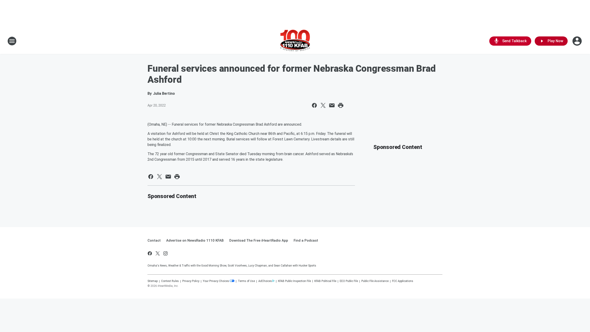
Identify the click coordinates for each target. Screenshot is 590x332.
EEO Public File (349, 281)
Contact (154, 240)
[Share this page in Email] (332, 105)
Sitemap (153, 281)
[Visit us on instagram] (165, 253)
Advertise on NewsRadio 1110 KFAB (195, 240)
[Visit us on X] (157, 253)
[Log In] (577, 41)
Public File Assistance (375, 281)
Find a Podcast (306, 240)
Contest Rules (170, 281)
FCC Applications (402, 281)
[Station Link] (295, 41)
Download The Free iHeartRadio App (258, 240)
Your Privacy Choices (216, 281)
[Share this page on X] (323, 105)
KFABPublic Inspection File (294, 281)
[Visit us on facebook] (150, 253)
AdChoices (265, 281)
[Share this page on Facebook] (314, 105)
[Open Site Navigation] (12, 41)
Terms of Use (246, 281)
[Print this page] (340, 105)
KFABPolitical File (325, 281)
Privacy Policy (190, 281)
